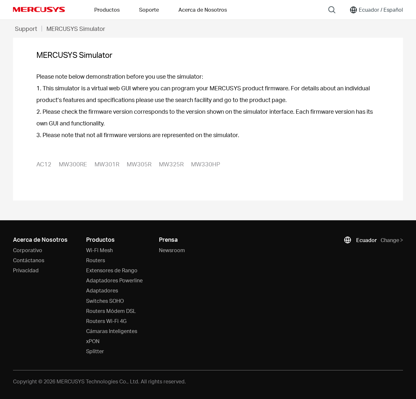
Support (26, 28)
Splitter (95, 351)
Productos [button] (107, 9)
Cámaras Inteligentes (111, 331)
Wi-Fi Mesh (99, 250)
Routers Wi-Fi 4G (106, 321)
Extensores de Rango (111, 270)
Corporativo (27, 250)
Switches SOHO (105, 301)
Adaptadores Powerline (114, 280)
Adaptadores (102, 290)
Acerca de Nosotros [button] (202, 9)
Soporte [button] (149, 9)
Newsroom (172, 250)
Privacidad (26, 270)
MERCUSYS (39, 9)
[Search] (331, 9)
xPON (92, 341)
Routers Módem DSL (111, 311)
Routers (95, 260)
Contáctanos (28, 260)
